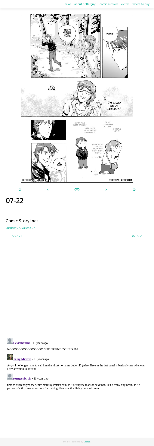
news (68, 4)
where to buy (140, 4)
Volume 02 (28, 228)
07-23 (136, 236)
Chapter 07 (13, 228)
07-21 (18, 236)
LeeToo (87, 442)
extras (125, 4)
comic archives (109, 4)
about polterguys (85, 4)
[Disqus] (77, 285)
